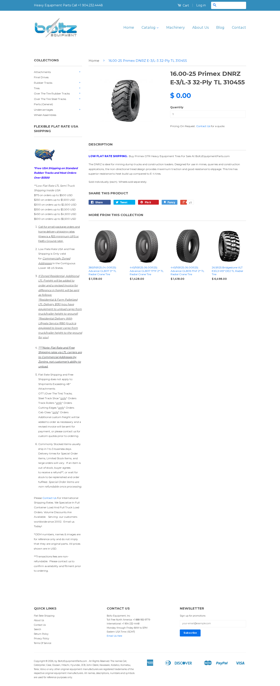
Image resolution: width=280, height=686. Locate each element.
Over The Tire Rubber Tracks (52, 93)
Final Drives (41, 77)
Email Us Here (114, 636)
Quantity (176, 107)
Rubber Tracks (43, 82)
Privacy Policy (41, 638)
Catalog (149, 27)
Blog (220, 27)
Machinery (175, 27)
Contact (239, 27)
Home (128, 27)
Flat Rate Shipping (44, 615)
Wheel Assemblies (45, 115)
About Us (200, 27)
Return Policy (41, 634)
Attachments (42, 72)
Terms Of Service (42, 643)
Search (37, 629)
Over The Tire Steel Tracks (50, 99)
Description (101, 144)
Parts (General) (43, 104)
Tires (37, 88)
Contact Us (49, 498)
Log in (201, 5)
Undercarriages (43, 109)
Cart (185, 5)
